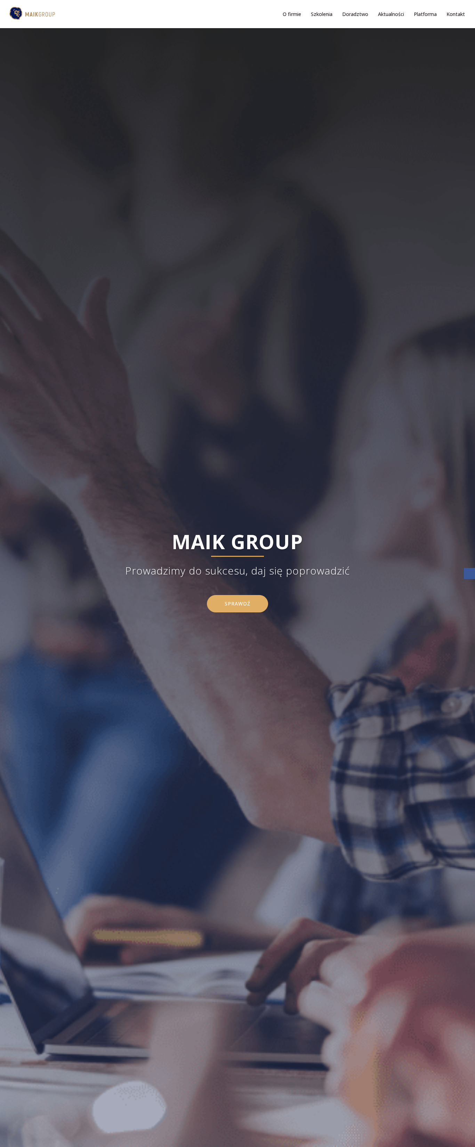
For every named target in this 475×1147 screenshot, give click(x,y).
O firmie (292, 14)
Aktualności (391, 14)
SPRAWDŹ (237, 603)
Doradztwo (355, 14)
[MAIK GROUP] (30, 13)
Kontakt (455, 14)
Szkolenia (321, 14)
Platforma (425, 14)
